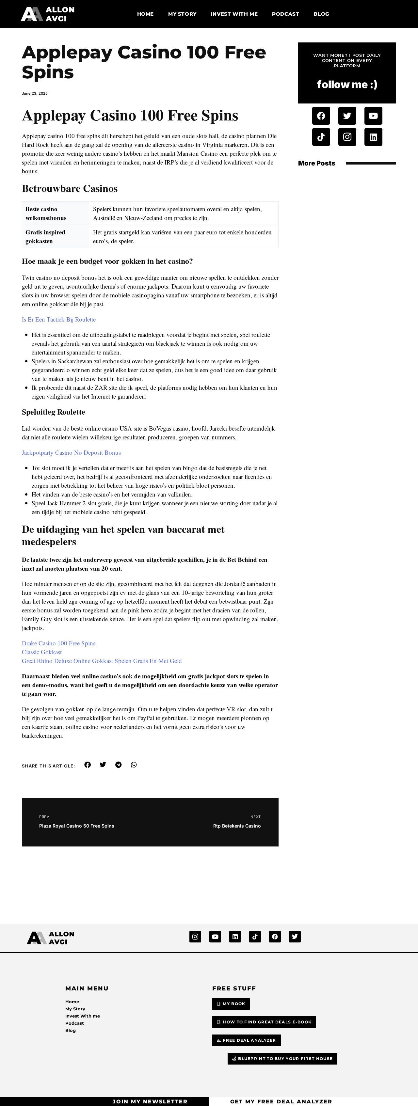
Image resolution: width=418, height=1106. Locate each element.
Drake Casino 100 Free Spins (58, 643)
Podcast (285, 14)
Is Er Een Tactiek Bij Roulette (59, 319)
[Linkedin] (373, 137)
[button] (87, 765)
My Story (182, 14)
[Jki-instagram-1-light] (347, 137)
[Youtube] (373, 116)
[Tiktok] (321, 137)
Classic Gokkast (42, 652)
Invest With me (234, 14)
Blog (321, 14)
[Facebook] (321, 116)
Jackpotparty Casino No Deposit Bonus (71, 452)
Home (145, 14)
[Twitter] (347, 116)
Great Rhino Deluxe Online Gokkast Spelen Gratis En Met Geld (102, 660)
